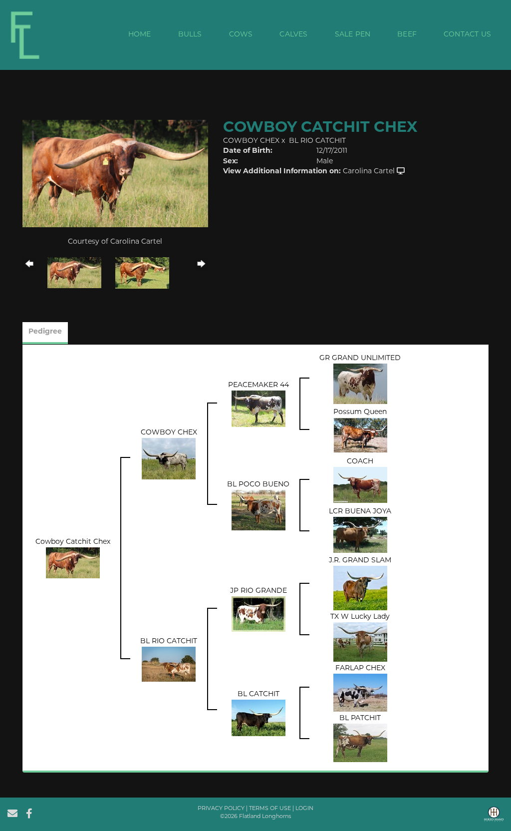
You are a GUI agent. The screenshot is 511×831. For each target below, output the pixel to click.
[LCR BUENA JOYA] (360, 535)
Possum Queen (360, 412)
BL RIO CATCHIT (317, 141)
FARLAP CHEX (360, 668)
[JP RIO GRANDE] (258, 614)
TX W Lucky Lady (360, 617)
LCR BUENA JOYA (360, 511)
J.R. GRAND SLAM (360, 560)
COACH (360, 461)
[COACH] (360, 485)
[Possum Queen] (360, 435)
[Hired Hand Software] (494, 818)
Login (304, 809)
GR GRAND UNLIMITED (360, 358)
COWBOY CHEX (251, 141)
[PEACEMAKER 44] (258, 409)
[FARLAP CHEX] (360, 693)
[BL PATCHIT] (360, 743)
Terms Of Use (270, 809)
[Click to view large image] (115, 173)
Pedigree (45, 332)
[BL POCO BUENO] (258, 510)
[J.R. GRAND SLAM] (360, 588)
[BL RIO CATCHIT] (169, 664)
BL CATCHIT (258, 694)
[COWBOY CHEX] (169, 459)
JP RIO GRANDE (258, 591)
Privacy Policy (221, 809)
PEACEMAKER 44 (258, 385)
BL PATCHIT (360, 718)
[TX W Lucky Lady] (360, 642)
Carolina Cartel (369, 171)
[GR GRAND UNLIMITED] (360, 384)
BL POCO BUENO (258, 484)
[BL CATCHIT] (258, 718)
